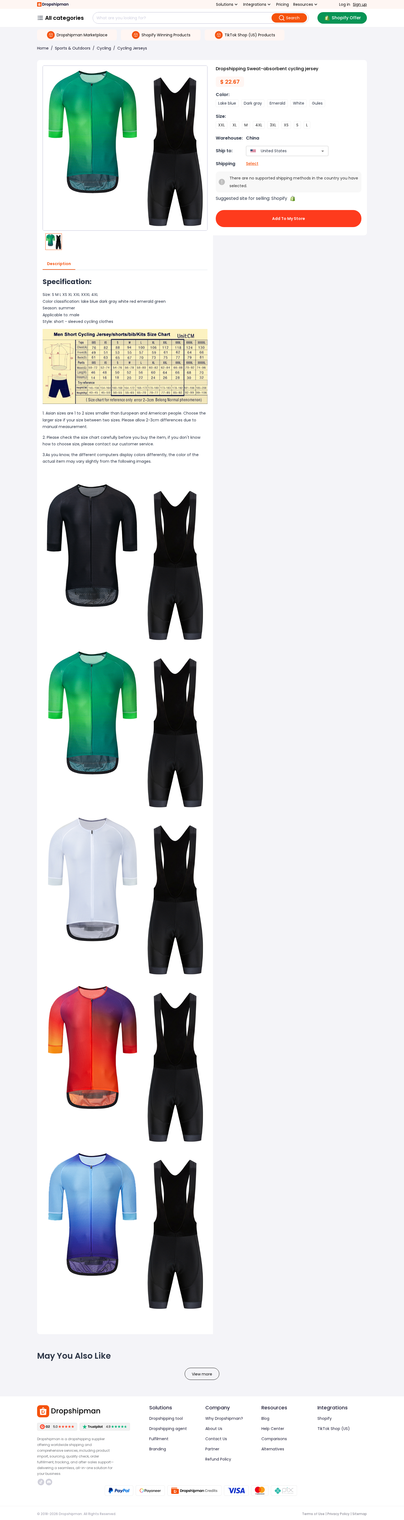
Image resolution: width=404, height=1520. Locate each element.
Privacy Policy (338, 1513)
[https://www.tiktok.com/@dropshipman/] (41, 1482)
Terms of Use (313, 1513)
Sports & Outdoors (72, 48)
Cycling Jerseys (132, 48)
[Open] (322, 151)
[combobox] (279, 151)
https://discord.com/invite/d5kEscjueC (50, 1482)
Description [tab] (59, 263)
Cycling (104, 48)
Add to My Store (288, 218)
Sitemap (359, 1513)
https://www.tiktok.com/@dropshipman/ (42, 1482)
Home (43, 48)
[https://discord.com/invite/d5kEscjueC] (49, 1482)
